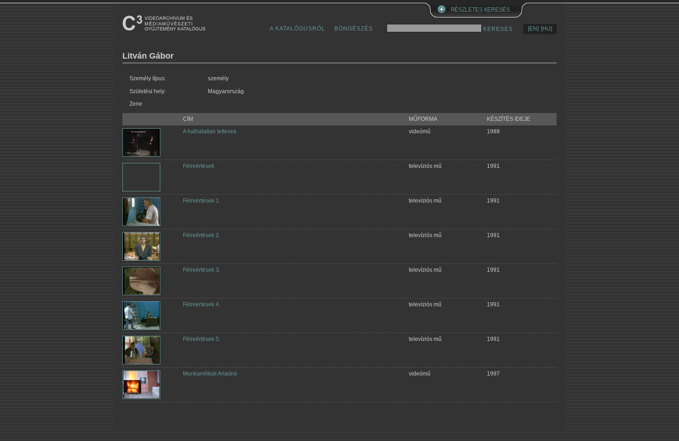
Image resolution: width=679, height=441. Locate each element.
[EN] (533, 28)
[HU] (546, 28)
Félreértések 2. (201, 235)
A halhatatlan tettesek (209, 131)
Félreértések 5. (201, 339)
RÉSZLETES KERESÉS (480, 9)
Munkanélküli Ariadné (210, 373)
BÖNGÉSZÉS (353, 28)
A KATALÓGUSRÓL (297, 28)
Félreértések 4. (201, 304)
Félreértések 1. (201, 200)
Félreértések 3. (201, 270)
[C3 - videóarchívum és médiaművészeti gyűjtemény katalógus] (164, 22)
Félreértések (198, 166)
